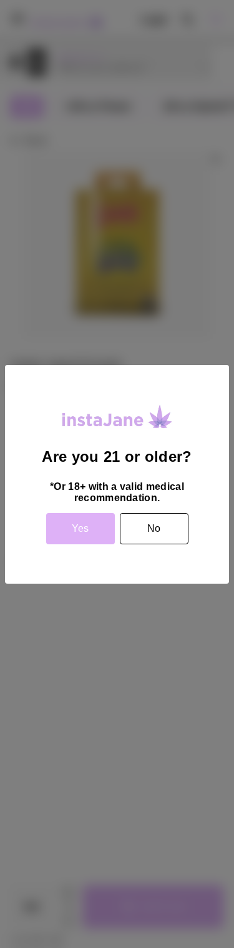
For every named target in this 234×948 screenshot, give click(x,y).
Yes (80, 528)
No (153, 528)
